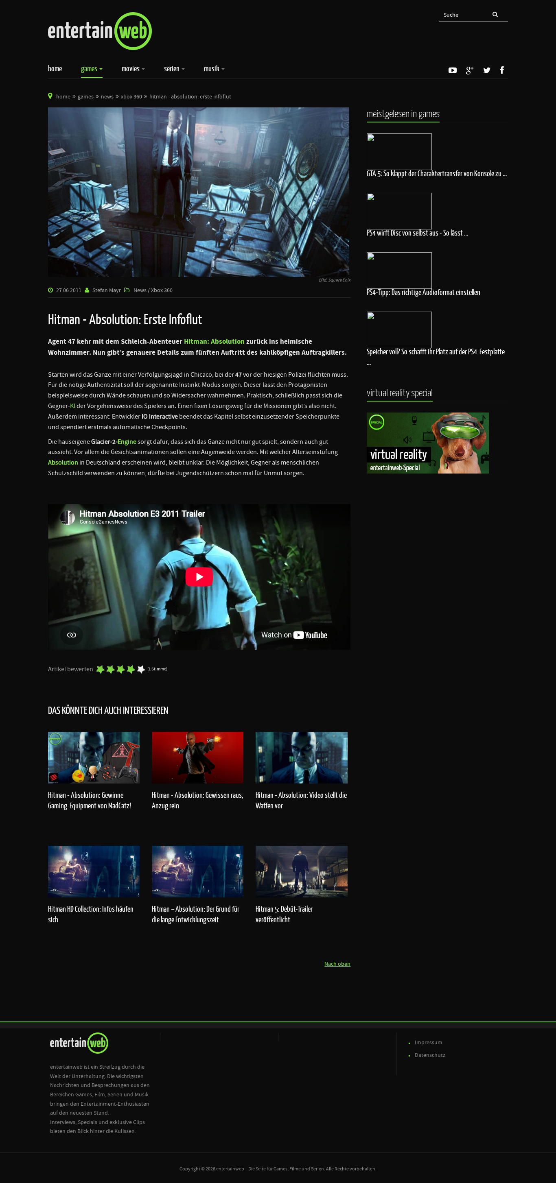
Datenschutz (430, 1055)
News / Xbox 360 (153, 290)
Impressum (428, 1042)
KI (72, 406)
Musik (212, 68)
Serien (172, 68)
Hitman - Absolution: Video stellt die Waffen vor (301, 800)
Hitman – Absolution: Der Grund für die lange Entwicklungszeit (195, 914)
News (107, 96)
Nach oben (337, 964)
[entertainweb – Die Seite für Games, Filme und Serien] (100, 31)
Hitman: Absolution (215, 342)
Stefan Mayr (106, 290)
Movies (131, 68)
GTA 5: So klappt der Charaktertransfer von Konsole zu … (437, 173)
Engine (127, 442)
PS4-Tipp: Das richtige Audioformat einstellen (423, 292)
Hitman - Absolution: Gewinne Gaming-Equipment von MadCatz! (89, 800)
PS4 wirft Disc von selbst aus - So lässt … (417, 233)
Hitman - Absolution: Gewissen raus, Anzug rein (197, 800)
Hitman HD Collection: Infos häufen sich (91, 914)
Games (90, 68)
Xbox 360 (131, 96)
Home (55, 68)
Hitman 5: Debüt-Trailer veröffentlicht (284, 914)
